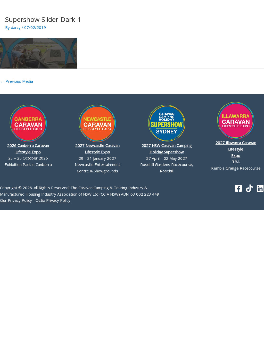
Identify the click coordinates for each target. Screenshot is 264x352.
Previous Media (17, 81)
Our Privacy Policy (16, 200)
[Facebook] (238, 188)
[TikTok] (249, 188)
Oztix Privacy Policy (53, 200)
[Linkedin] (260, 188)
